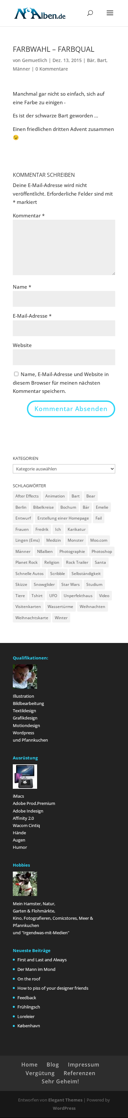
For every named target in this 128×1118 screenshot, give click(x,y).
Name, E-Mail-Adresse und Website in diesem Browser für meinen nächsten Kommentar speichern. (61, 382)
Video (104, 595)
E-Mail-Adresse (32, 315)
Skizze (21, 584)
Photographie (72, 551)
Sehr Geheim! (60, 1081)
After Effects (27, 496)
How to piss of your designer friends (52, 988)
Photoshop (102, 551)
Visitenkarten (28, 606)
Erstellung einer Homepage (63, 518)
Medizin (53, 540)
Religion (51, 562)
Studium (94, 584)
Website (22, 345)
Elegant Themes (65, 1100)
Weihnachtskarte (31, 618)
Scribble (57, 573)
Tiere (20, 595)
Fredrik (42, 529)
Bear (90, 496)
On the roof (28, 979)
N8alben (45, 551)
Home (29, 1064)
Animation (55, 496)
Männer (21, 69)
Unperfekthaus (78, 595)
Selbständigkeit (86, 573)
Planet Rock (26, 562)
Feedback (26, 998)
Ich (58, 529)
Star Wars (70, 584)
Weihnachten (92, 606)
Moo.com (98, 540)
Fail (99, 518)
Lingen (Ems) (27, 540)
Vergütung (40, 1073)
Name (22, 286)
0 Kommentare (51, 69)
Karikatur (77, 529)
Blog (53, 1064)
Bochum (68, 507)
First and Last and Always (42, 960)
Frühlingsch (28, 1007)
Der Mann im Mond (36, 969)
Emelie (102, 507)
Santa (100, 562)
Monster (76, 540)
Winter (61, 618)
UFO (53, 595)
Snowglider (44, 584)
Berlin (21, 507)
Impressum (83, 1064)
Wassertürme (60, 606)
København (28, 1026)
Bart (101, 60)
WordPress (64, 1108)
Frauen (22, 529)
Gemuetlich (34, 60)
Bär (91, 60)
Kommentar (29, 215)
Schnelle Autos (29, 573)
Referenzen (80, 1073)
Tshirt (37, 595)
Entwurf (23, 518)
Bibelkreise (43, 507)
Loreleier (25, 1016)
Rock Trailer (77, 562)
